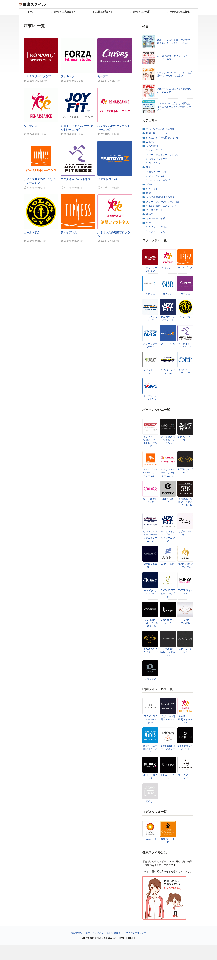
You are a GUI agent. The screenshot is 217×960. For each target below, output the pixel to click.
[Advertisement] (108, 952)
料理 (148, 222)
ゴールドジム (32, 232)
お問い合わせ (113, 932)
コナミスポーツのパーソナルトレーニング (150, 441)
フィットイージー (150, 371)
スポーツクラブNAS (150, 345)
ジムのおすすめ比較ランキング (162, 137)
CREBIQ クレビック (150, 500)
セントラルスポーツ (150, 319)
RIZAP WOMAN (185, 621)
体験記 (149, 214)
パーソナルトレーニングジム (164, 154)
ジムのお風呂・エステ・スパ (161, 205)
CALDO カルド (168, 840)
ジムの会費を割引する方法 (160, 197)
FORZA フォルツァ (185, 592)
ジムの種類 (152, 145)
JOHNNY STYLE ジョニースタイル (150, 622)
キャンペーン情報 (155, 218)
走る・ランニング (158, 175)
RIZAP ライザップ (185, 471)
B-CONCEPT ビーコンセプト (168, 593)
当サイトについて (94, 932)
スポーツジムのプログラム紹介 (162, 201)
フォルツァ (67, 76)
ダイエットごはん (158, 227)
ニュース (151, 141)
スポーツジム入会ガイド (63, 11)
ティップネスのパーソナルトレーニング (150, 472)
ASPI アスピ (167, 563)
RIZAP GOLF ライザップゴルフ (150, 652)
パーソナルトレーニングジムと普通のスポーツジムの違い (174, 74)
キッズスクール (154, 209)
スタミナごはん (157, 231)
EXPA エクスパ (168, 776)
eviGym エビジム (185, 651)
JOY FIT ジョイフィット (168, 319)
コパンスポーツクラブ (185, 371)
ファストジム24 (107, 179)
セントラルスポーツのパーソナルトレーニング (150, 536)
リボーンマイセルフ (185, 533)
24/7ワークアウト (185, 438)
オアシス (168, 293)
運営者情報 (76, 932)
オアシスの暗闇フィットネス (150, 748)
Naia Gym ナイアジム (150, 592)
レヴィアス (150, 678)
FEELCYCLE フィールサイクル (150, 719)
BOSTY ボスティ (168, 500)
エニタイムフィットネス (76, 179)
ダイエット (152, 188)
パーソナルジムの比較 (178, 11)
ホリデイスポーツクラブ (150, 398)
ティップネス (69, 232)
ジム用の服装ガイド (103, 11)
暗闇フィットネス (158, 158)
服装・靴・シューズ (156, 133)
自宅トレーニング (158, 171)
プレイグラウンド (185, 776)
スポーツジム (156, 150)
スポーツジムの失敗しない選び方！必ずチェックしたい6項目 (173, 41)
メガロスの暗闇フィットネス (168, 719)
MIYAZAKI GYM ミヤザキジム (167, 652)
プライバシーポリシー (135, 932)
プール (149, 184)
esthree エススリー (150, 565)
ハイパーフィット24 (168, 371)
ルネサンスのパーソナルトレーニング (168, 472)
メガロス (150, 293)
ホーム (30, 11)
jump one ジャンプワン (185, 747)
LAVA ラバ (150, 839)
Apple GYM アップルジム (185, 565)
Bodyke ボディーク (168, 621)
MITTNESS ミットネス (150, 776)
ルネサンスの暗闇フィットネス (185, 719)
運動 (148, 167)
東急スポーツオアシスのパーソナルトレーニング (185, 503)
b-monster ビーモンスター (168, 747)
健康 (148, 192)
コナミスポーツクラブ (37, 76)
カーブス (102, 76)
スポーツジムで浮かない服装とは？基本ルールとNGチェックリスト (174, 106)
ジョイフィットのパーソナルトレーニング (168, 536)
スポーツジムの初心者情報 (160, 128)
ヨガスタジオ (156, 163)
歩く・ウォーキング (159, 180)
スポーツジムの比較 (140, 11)
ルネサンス (30, 125)
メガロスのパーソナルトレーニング (168, 439)
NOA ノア (150, 801)
